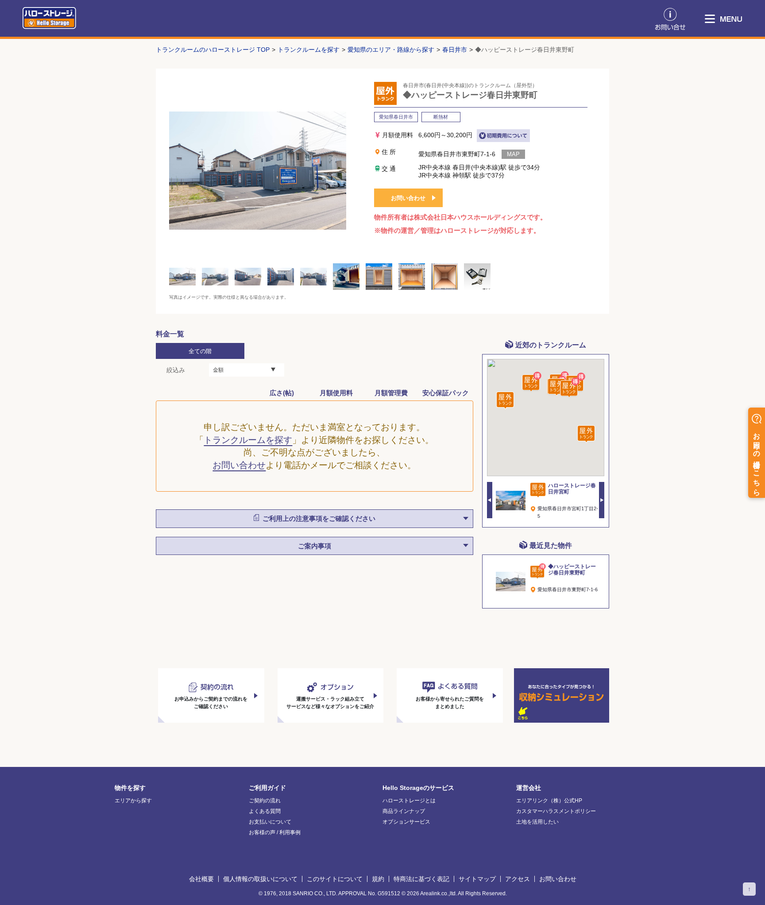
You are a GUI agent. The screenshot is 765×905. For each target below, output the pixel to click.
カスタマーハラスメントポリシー (556, 811)
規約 (378, 879)
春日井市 (454, 49)
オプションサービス (406, 821)
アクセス (517, 879)
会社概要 (201, 879)
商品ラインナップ (403, 811)
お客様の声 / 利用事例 (275, 832)
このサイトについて (335, 879)
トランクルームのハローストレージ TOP (213, 49)
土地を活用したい (537, 821)
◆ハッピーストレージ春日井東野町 (524, 49)
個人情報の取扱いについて (260, 879)
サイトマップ (477, 879)
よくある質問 (265, 811)
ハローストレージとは (409, 800)
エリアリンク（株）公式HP (549, 800)
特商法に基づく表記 (421, 879)
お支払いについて (270, 821)
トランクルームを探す (309, 49)
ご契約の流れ (265, 800)
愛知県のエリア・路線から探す (391, 49)
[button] (570, 387)
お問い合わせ (408, 198)
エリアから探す (133, 800)
